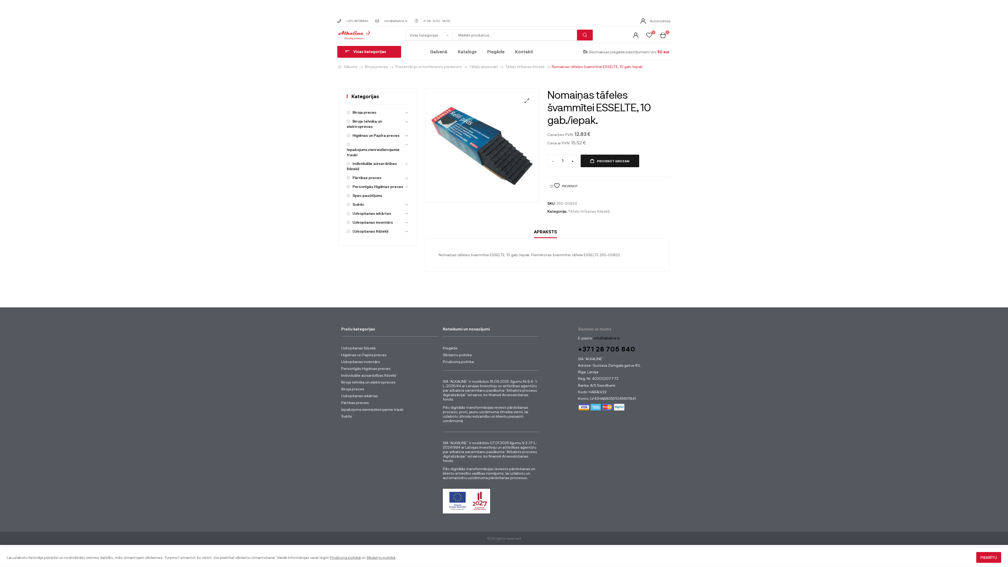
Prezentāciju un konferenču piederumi (428, 66)
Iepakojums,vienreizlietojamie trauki (373, 152)
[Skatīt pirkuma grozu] (663, 35)
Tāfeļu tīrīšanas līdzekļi (524, 66)
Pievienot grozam (613, 161)
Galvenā (438, 51)
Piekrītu (988, 557)
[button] (527, 101)
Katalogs (467, 51)
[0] (649, 35)
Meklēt (585, 35)
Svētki (358, 204)
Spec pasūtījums (367, 195)
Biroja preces (376, 66)
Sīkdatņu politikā (380, 557)
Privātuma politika (458, 361)
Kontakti (524, 51)
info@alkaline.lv (606, 338)
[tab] (545, 231)
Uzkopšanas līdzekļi (370, 231)
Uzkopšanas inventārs (373, 222)
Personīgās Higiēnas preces (378, 186)
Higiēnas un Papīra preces (376, 135)
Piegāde (496, 51)
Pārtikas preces (367, 177)
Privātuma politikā (345, 557)
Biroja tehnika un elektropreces (368, 382)
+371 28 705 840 (607, 349)
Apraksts (545, 231)
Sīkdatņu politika (457, 355)
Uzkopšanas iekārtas (372, 213)
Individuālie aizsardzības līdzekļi (368, 375)
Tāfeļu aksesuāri (483, 66)
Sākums (351, 66)
